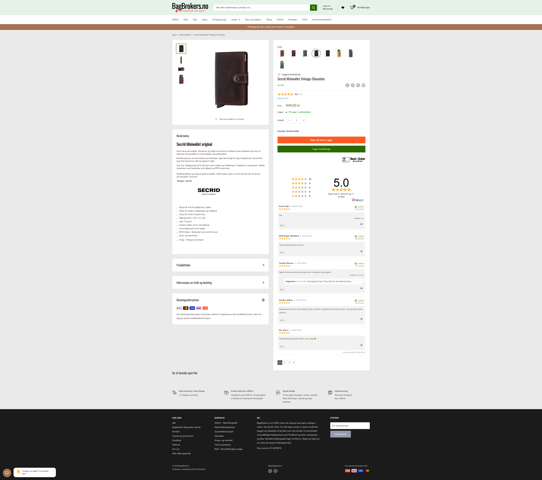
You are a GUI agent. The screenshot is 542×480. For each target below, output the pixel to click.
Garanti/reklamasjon (224, 431)
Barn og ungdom (253, 19)
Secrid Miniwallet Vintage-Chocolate (301, 78)
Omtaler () (282, 98)
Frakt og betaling (223, 444)
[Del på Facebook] (347, 85)
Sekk (185, 19)
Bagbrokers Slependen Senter (186, 427)
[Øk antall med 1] (304, 120)
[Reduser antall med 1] (289, 120)
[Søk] (313, 8)
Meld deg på (341, 434)
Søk (174, 422)
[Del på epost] (363, 85)
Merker (280, 19)
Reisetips (293, 19)
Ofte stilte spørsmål (181, 453)
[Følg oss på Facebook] (270, 471)
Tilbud (269, 19)
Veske (204, 19)
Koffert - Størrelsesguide (226, 422)
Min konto (328, 8)
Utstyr (234, 19)
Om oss (175, 449)
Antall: (280, 120)
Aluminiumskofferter (321, 19)
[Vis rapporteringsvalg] (361, 224)
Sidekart (176, 444)
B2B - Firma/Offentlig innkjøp (228, 449)
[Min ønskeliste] (343, 7)
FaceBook (176, 440)
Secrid (280, 85)
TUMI (304, 19)
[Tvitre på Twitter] (358, 85)
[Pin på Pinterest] (353, 85)
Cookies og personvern (183, 436)
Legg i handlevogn (321, 149)
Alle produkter (185, 35)
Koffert (175, 19)
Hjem (174, 35)
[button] (282, 53)
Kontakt (176, 431)
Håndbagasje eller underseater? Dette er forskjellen (271, 27)
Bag (195, 19)
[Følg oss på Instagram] (275, 471)
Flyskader (219, 436)
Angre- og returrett (223, 440)
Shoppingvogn (219, 19)
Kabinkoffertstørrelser (225, 427)
